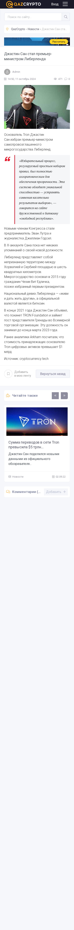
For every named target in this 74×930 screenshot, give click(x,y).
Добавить (22, 373)
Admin (16, 71)
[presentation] (55, 395)
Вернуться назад (53, 374)
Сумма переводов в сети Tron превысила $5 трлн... (33, 444)
